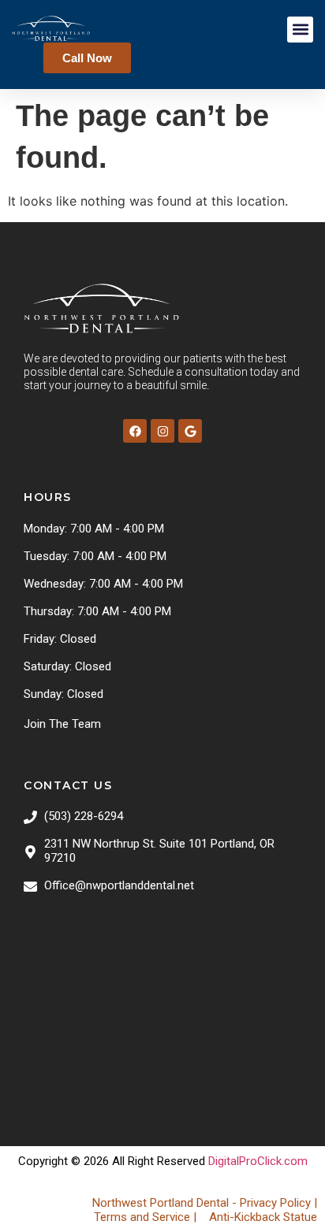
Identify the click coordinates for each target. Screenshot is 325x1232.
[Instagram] (162, 431)
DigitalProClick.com (258, 1161)
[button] (300, 30)
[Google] (190, 431)
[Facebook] (135, 431)
